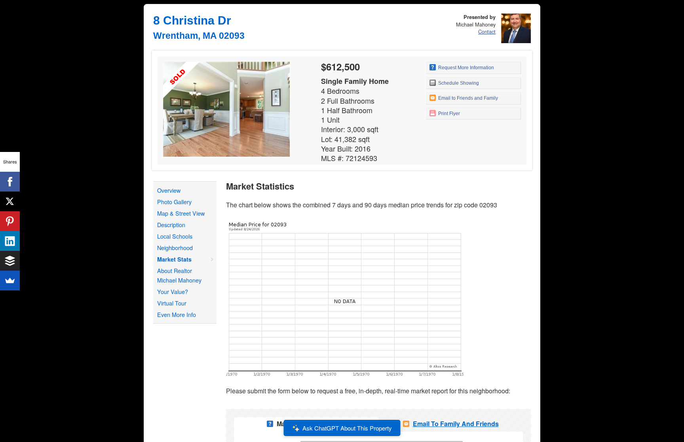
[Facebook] (10, 182)
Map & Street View (181, 213)
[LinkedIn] (10, 241)
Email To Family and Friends (456, 423)
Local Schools (174, 236)
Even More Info (176, 314)
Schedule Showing (458, 83)
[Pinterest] (10, 221)
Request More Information (465, 67)
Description (171, 224)
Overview (168, 190)
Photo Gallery (174, 201)
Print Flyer (448, 113)
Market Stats (174, 259)
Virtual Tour (171, 303)
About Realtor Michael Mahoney (179, 275)
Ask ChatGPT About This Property (347, 428)
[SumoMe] (10, 280)
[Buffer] (10, 261)
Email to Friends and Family (467, 98)
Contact (487, 31)
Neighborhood (175, 247)
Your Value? (172, 291)
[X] (10, 201)
